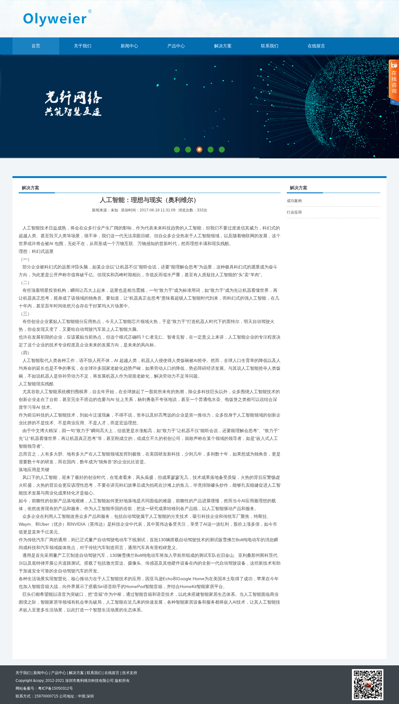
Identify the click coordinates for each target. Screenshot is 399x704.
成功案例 (294, 201)
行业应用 (294, 212)
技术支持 (129, 673)
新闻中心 (129, 46)
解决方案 (223, 46)
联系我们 (269, 46)
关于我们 (82, 46)
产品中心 (176, 46)
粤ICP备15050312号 (55, 688)
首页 (35, 46)
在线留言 (316, 46)
